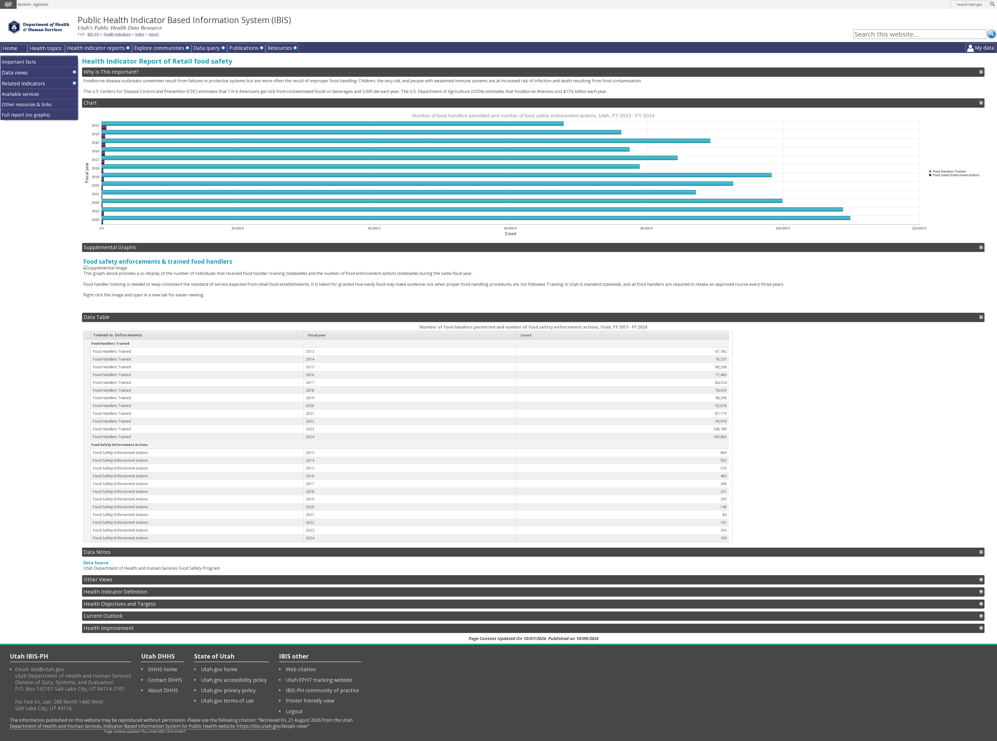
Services (24, 4)
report (154, 34)
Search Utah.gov (969, 4)
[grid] (406, 436)
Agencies (41, 4)
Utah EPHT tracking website (319, 679)
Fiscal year (317, 335)
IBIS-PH (93, 34)
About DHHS (163, 690)
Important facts (19, 62)
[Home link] (39, 27)
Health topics (45, 48)
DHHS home (162, 669)
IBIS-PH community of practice (322, 690)
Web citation (301, 669)
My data (984, 47)
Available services (20, 94)
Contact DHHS (165, 679)
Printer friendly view (310, 700)
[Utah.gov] (8, 4)
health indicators (117, 34)
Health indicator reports (96, 47)
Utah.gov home (219, 669)
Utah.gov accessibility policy (234, 679)
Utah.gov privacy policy (228, 690)
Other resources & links (27, 104)
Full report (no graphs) (26, 115)
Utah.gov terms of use (227, 700)
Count (526, 335)
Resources (280, 47)
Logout (294, 711)
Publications (243, 47)
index (139, 34)
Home (10, 48)
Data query (206, 47)
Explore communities (159, 47)
